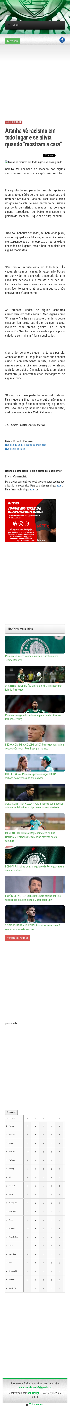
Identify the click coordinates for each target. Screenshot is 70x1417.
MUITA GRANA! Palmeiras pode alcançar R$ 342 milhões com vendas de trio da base (31, 776)
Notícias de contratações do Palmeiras (26, 444)
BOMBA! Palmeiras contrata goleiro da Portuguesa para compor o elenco (34, 868)
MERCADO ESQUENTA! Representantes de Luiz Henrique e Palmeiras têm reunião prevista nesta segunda (31, 837)
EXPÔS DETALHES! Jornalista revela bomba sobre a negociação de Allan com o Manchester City (33, 897)
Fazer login (12, 41)
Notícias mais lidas (15, 448)
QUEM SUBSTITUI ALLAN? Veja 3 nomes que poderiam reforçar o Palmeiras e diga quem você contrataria (34, 805)
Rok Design (33, 1393)
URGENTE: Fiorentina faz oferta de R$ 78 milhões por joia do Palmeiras (33, 687)
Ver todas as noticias (17, 937)
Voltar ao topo (36, 1404)
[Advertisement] (37, 4)
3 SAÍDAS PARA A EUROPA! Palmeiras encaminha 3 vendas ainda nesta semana (32, 927)
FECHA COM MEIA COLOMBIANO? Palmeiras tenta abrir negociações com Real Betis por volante (34, 746)
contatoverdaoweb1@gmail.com (35, 1387)
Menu (15, 25)
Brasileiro (11, 1112)
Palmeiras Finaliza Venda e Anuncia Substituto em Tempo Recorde (31, 658)
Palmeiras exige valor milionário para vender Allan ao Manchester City (33, 717)
